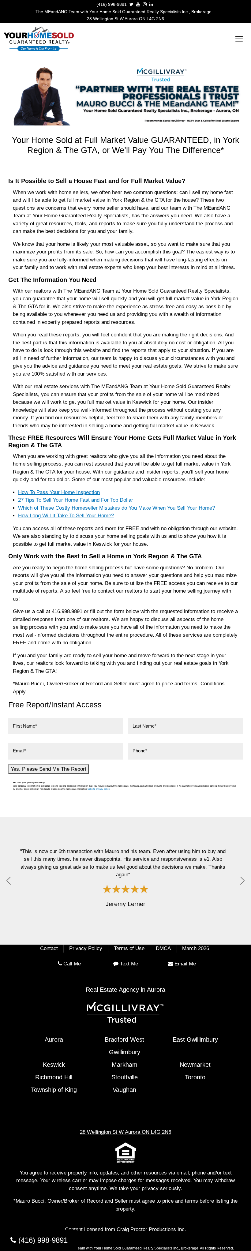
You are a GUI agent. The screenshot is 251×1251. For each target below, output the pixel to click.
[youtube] (138, 4)
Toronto (195, 1077)
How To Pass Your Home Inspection (59, 492)
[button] (8, 881)
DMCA (163, 948)
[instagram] (145, 4)
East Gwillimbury (195, 1039)
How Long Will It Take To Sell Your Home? (66, 516)
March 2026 (195, 948)
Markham (124, 1064)
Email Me (185, 964)
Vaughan (124, 1089)
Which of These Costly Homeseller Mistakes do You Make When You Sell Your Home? (116, 508)
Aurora (54, 1039)
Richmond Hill (53, 1077)
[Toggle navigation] (239, 39)
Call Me (72, 964)
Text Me (129, 964)
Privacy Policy (85, 948)
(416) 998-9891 (111, 4)
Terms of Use (129, 948)
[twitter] (131, 4)
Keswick (54, 1064)
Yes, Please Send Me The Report (48, 769)
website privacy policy (99, 789)
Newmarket (195, 1064)
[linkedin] (151, 4)
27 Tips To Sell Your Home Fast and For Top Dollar (75, 500)
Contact (49, 948)
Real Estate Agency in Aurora (125, 989)
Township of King (54, 1089)
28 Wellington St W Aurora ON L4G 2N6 (125, 18)
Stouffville (124, 1077)
